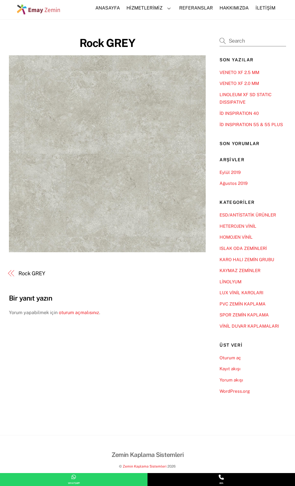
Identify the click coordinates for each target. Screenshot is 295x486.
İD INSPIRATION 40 (239, 113)
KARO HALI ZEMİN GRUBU (247, 259)
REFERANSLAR (196, 8)
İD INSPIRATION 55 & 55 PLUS (251, 124)
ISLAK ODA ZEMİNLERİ (243, 248)
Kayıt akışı (230, 368)
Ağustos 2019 (233, 183)
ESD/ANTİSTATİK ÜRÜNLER (248, 214)
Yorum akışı (231, 379)
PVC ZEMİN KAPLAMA (243, 303)
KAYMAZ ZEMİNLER (240, 270)
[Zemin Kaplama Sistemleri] (38, 11)
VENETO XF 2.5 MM (239, 72)
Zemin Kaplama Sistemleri (145, 466)
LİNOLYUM (230, 281)
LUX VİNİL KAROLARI (241, 292)
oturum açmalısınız (79, 312)
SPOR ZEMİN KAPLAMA (244, 314)
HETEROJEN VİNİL (238, 226)
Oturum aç (230, 357)
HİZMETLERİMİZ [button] (144, 8)
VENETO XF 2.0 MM (239, 83)
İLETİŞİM (265, 8)
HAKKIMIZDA (234, 8)
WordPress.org (235, 391)
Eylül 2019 (230, 172)
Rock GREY (107, 43)
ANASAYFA (107, 8)
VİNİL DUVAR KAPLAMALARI (249, 326)
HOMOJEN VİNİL (236, 237)
